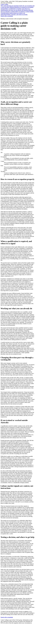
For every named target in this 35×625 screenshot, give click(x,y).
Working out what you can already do (13, 10)
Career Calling (4, 4)
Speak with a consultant (7, 16)
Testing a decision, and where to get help (17, 14)
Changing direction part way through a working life (17, 10)
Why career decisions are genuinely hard (11, 5)
